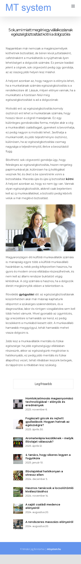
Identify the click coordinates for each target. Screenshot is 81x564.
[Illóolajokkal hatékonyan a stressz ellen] (18, 473)
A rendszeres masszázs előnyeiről (49, 522)
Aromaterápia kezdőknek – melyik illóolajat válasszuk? (49, 439)
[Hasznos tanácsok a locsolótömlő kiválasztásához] (18, 489)
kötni (69, 179)
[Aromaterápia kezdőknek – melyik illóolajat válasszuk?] (18, 439)
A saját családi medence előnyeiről (42, 506)
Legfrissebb (43, 384)
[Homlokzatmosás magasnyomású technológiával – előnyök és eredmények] (18, 401)
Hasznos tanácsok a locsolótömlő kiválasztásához (49, 489)
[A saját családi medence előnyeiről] (18, 506)
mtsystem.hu (54, 549)
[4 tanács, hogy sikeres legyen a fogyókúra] (18, 456)
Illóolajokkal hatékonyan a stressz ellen (44, 473)
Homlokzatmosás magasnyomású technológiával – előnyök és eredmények (49, 402)
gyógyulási (26, 294)
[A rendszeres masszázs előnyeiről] (18, 521)
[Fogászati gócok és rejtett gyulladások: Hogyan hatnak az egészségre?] (18, 421)
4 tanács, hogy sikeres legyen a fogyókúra (48, 456)
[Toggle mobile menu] (73, 6)
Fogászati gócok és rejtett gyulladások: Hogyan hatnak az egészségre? (47, 422)
